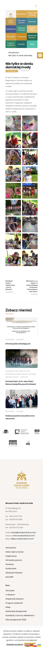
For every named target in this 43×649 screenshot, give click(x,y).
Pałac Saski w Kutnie (15, 552)
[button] (40, 55)
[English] (28, 645)
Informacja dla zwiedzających (18, 343)
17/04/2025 (20, 411)
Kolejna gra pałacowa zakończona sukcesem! (20, 417)
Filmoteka (10, 590)
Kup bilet (9, 577)
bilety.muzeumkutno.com (22, 538)
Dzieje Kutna (11, 556)
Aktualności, (10, 371)
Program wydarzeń (14, 603)
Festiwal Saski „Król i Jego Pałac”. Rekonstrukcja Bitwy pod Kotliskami (21, 382)
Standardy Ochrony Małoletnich (20, 615)
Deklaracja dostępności (16, 611)
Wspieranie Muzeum (15, 599)
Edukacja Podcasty (14, 572)
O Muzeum (10, 594)
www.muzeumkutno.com (23, 535)
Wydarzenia (11, 568)
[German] (31, 645)
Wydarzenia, (10, 374)
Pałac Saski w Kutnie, (22, 371)
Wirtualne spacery (14, 560)
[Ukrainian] (39, 645)
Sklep (8, 607)
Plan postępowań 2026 (16, 619)
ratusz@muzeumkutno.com (23, 532)
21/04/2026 (20, 339)
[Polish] (35, 645)
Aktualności (11, 71)
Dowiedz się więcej (14, 644)
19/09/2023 (24, 377)
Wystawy (10, 564)
